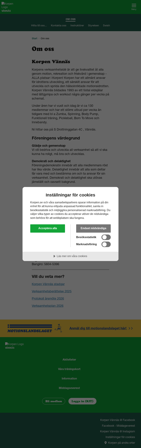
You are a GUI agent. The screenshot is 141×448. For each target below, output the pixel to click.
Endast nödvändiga (93, 228)
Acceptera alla (47, 228)
